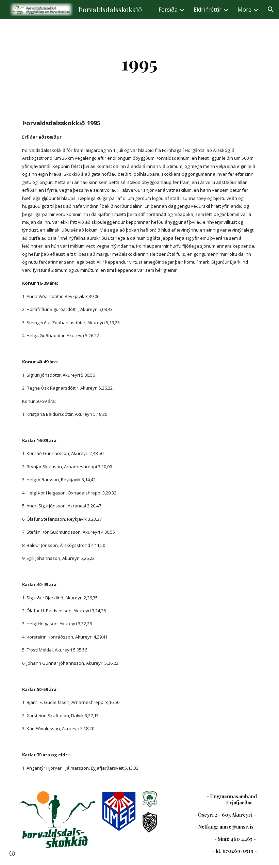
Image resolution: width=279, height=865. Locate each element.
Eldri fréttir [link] (207, 9)
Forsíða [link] (168, 9)
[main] (140, 63)
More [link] (244, 9)
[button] (271, 9)
